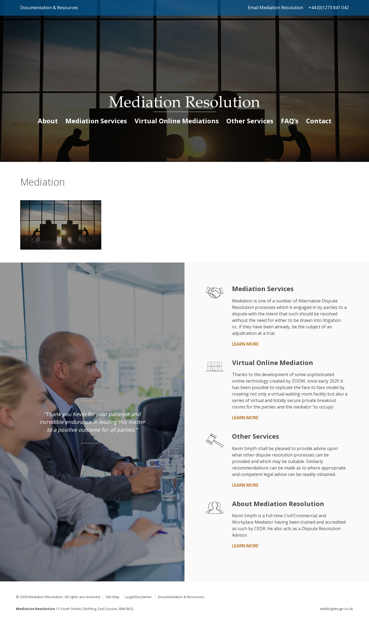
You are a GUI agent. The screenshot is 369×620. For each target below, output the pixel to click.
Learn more (245, 344)
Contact (318, 120)
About (48, 120)
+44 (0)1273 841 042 (328, 8)
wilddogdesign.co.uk (336, 608)
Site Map (112, 596)
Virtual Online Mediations (177, 120)
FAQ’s (289, 120)
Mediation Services (96, 120)
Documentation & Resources (49, 8)
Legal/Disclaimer (138, 596)
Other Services (249, 120)
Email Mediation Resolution (275, 8)
